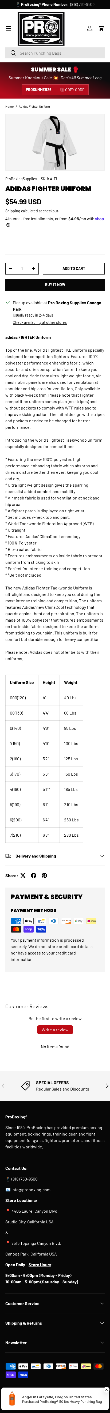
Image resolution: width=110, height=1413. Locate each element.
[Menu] (8, 28)
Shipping (12, 211)
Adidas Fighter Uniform (34, 106)
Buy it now (55, 284)
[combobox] (55, 52)
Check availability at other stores (40, 322)
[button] (101, 28)
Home (9, 106)
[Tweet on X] (23, 875)
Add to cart (73, 268)
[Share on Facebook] (33, 875)
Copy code (74, 89)
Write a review (55, 1029)
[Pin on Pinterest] (44, 875)
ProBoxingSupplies (21, 178)
